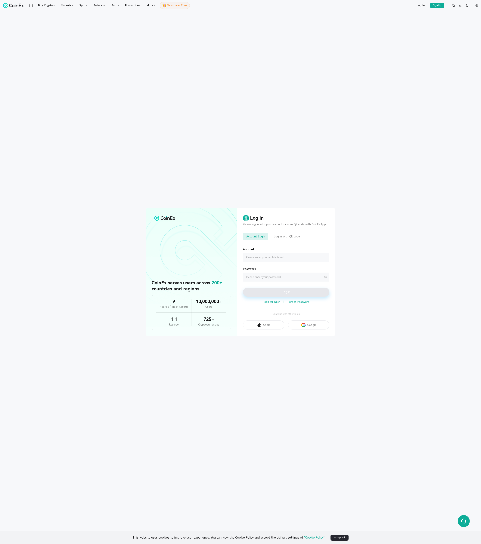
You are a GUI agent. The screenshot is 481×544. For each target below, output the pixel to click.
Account (248, 249)
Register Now (271, 301)
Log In (421, 5)
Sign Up (437, 5)
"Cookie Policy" (314, 537)
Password (249, 268)
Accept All (339, 537)
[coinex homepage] (14, 5)
